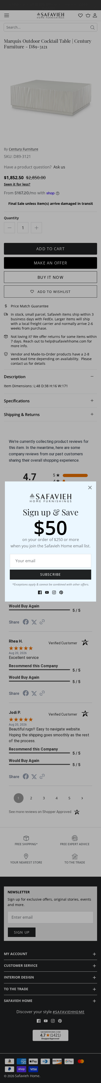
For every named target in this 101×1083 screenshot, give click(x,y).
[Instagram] (54, 592)
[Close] (90, 487)
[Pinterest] (61, 592)
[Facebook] (40, 592)
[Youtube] (47, 592)
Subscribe (50, 574)
